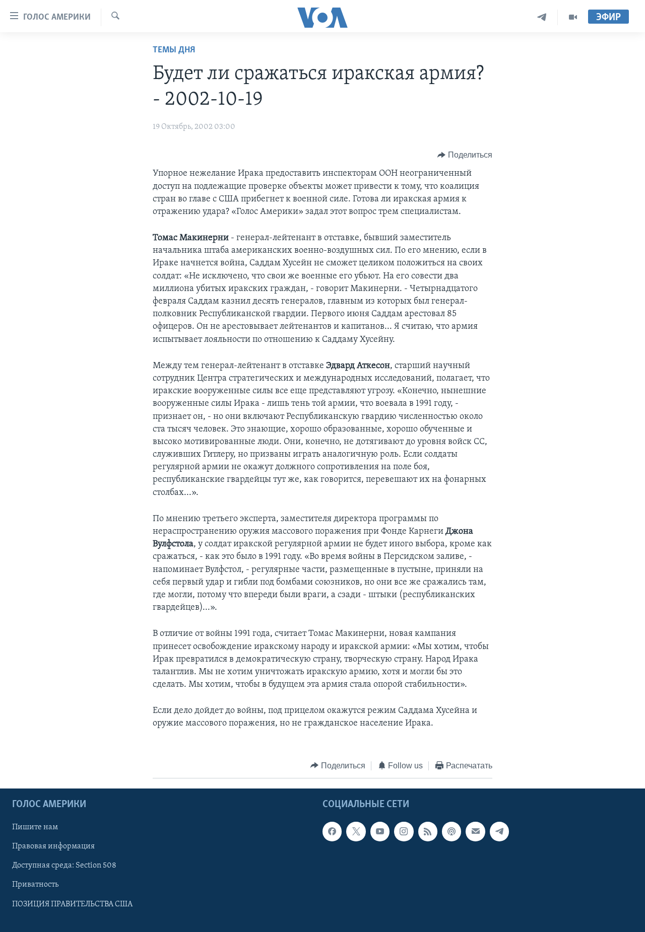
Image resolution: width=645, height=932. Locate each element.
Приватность (35, 885)
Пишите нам (35, 828)
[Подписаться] (475, 831)
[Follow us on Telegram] (499, 831)
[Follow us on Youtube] (380, 831)
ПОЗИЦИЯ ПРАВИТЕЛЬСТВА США (72, 904)
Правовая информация (53, 847)
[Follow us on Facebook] (332, 831)
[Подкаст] (451, 831)
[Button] (464, 155)
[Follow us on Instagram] (403, 831)
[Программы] (573, 17)
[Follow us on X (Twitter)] (355, 831)
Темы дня (174, 50)
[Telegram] (542, 17)
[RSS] (427, 831)
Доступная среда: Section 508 (64, 866)
